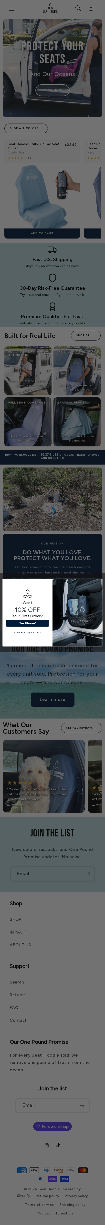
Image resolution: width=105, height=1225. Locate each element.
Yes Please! (27, 623)
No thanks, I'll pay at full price (27, 632)
